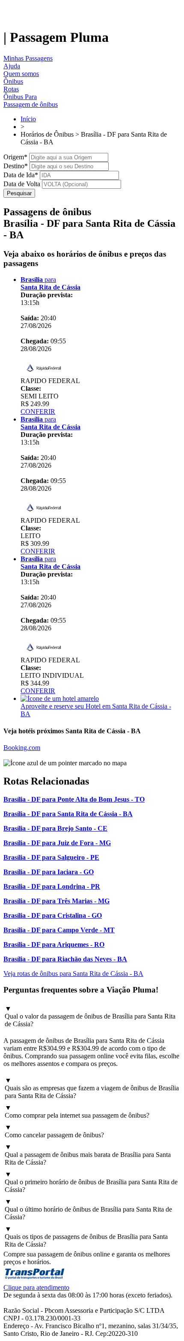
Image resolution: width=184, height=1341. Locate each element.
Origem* (15, 157)
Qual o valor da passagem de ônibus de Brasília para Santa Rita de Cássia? (90, 1016)
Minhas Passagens (28, 58)
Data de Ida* (20, 175)
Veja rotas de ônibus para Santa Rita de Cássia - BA (73, 973)
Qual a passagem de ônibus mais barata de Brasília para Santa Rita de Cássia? (88, 1154)
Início (28, 119)
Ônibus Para (20, 96)
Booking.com (21, 747)
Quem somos (21, 73)
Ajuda (11, 66)
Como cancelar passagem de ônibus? (54, 1131)
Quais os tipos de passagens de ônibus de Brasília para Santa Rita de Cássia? (86, 1236)
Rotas (11, 89)
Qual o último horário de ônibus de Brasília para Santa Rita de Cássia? (88, 1209)
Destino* (15, 166)
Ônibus (13, 81)
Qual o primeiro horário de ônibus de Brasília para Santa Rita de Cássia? (91, 1182)
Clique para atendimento (36, 1287)
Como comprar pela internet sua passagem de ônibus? (77, 1111)
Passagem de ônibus (30, 104)
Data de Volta (21, 183)
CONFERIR (38, 411)
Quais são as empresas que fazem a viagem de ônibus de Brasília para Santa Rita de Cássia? (92, 1088)
